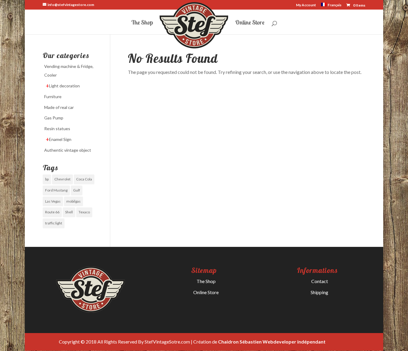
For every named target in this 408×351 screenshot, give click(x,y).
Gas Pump (53, 117)
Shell (69, 212)
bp (47, 179)
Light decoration (64, 85)
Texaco (84, 212)
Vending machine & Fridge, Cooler (68, 71)
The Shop (142, 23)
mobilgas (73, 201)
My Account (306, 5)
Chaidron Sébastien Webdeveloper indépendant (272, 341)
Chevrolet (62, 179)
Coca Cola (84, 179)
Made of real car (59, 107)
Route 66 (52, 212)
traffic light (53, 223)
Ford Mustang (56, 190)
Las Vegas (53, 201)
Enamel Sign (60, 139)
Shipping (319, 292)
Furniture (53, 96)
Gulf (76, 190)
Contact (319, 281)
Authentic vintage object (67, 150)
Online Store (249, 23)
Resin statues (57, 128)
